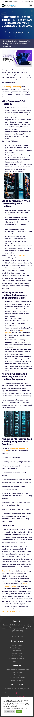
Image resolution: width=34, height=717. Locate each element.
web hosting (23, 255)
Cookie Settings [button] (9, 711)
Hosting (15, 41)
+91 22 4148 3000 (20, 697)
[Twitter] (18, 636)
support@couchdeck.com (11, 611)
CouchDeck (6, 571)
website (4, 75)
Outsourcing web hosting (11, 87)
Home (5, 41)
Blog (9, 41)
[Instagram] (15, 636)
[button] (30, 5)
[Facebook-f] (12, 636)
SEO (9, 581)
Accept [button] (19, 711)
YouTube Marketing (9, 586)
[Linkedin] (21, 636)
